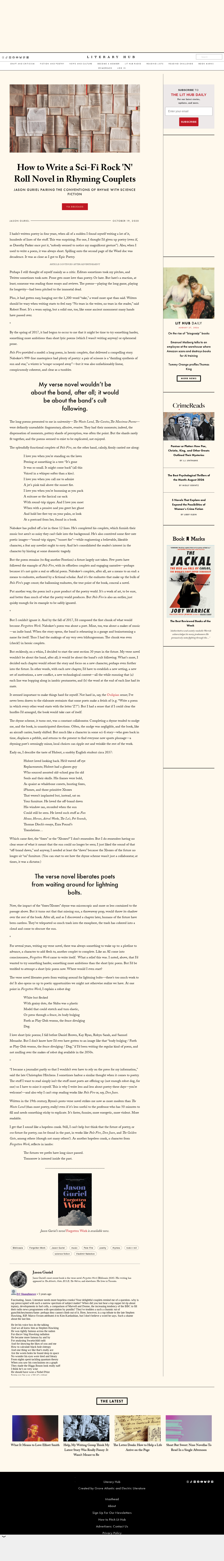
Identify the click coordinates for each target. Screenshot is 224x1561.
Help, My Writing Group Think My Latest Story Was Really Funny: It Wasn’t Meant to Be (86, 1450)
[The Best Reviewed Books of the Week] (190, 582)
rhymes (116, 1247)
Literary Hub (112, 57)
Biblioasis (18, 1247)
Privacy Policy (112, 1533)
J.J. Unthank (190, 460)
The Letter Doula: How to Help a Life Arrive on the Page (137, 1448)
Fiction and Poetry (52, 64)
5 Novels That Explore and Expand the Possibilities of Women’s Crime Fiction (189, 504)
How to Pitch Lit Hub (112, 1519)
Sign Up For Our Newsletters (112, 1513)
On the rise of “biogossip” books (188, 333)
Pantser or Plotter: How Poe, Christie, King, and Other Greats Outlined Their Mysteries (188, 450)
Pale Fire (88, 1247)
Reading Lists (155, 64)
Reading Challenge (181, 64)
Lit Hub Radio (133, 64)
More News (189, 378)
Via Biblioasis (74, 206)
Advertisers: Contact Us (112, 1526)
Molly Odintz (190, 485)
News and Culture (80, 64)
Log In (121, 68)
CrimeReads (105, 68)
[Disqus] (75, 1331)
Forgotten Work (76, 1231)
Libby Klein (190, 514)
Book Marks (206, 64)
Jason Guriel (20, 220)
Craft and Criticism (22, 64)
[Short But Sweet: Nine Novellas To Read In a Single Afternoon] (189, 1438)
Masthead (112, 1499)
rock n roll (131, 1247)
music (74, 1247)
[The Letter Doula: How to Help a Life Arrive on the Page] (138, 1438)
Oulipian (113, 695)
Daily (188, 323)
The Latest (112, 1401)
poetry (103, 1247)
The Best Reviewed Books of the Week (190, 623)
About (112, 1506)
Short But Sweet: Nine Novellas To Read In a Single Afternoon (188, 1448)
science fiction (62, 1253)
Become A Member (109, 64)
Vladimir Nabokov (85, 1253)
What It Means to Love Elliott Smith (35, 1445)
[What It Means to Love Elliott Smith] (35, 1438)
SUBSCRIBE (189, 121)
